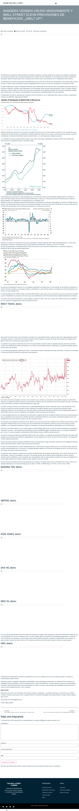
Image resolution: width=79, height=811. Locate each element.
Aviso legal (62, 787)
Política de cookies (64, 792)
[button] (56, 3)
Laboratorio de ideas (47, 792)
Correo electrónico (7, 749)
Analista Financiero (46, 787)
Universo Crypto (46, 795)
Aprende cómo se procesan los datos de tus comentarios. (44, 766)
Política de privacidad (65, 790)
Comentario (5, 723)
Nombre (3, 743)
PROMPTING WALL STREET (13, 3)
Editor (43, 797)
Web (2, 755)
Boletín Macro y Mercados (48, 790)
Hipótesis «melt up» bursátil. (40, 459)
